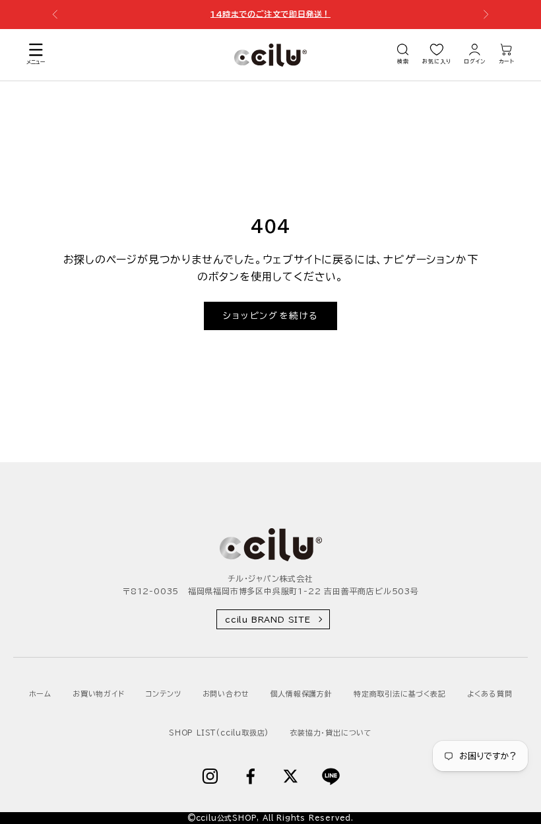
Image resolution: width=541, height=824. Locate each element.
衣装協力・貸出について (331, 732)
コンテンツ (163, 693)
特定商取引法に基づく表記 (400, 693)
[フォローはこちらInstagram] (210, 776)
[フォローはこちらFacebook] (250, 776)
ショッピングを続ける (270, 316)
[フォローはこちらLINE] (330, 776)
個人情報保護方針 (301, 693)
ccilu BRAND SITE (268, 619)
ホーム (40, 693)
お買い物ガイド (99, 693)
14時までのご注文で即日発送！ (270, 9)
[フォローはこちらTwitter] (290, 776)
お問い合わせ (226, 693)
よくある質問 (490, 693)
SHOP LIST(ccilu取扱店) (219, 732)
